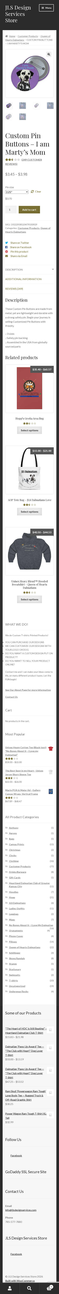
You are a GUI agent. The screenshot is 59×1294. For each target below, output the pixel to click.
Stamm (13, 963)
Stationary (15, 969)
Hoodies (13, 892)
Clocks (12, 855)
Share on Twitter (19, 242)
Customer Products (28, 36)
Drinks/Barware (17, 872)
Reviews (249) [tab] (14, 288)
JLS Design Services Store (18, 14)
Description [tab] (14, 269)
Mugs (12, 919)
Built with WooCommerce (20, 1280)
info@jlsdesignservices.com (20, 1210)
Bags (11, 838)
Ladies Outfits (17, 908)
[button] (48, 54)
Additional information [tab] (23, 279)
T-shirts (13, 980)
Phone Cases (16, 936)
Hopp (12, 897)
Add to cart (29, 209)
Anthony (13, 827)
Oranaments (16, 930)
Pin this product (19, 251)
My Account (10, 1288)
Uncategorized (17, 986)
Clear (38, 191)
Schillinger (14, 952)
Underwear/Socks (18, 991)
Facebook (16, 1155)
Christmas (14, 849)
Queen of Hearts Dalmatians (24, 947)
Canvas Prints (16, 844)
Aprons (13, 833)
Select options (29, 430)
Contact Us (11, 696)
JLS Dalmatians (17, 903)
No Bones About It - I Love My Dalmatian (31, 925)
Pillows (13, 941)
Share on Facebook (21, 247)
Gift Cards (14, 877)
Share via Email (18, 255)
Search (29, 1288)
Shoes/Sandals (17, 958)
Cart (45, 1285)
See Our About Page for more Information (28, 690)
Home (12, 36)
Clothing (14, 861)
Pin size (9, 187)
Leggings (14, 914)
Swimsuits (14, 975)
